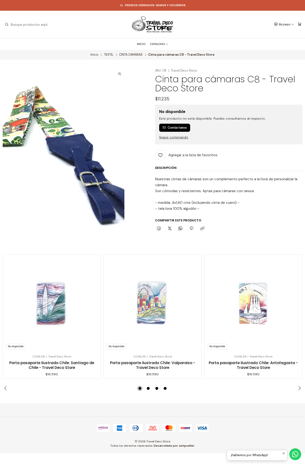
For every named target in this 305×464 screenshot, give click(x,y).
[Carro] (299, 24)
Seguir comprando (173, 137)
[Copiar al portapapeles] (202, 229)
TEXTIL (108, 54)
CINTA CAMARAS (130, 54)
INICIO (141, 44)
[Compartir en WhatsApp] (180, 229)
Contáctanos (177, 127)
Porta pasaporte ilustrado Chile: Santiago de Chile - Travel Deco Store (51, 365)
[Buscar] (7, 24)
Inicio (94, 54)
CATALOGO (157, 44)
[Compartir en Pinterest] (191, 229)
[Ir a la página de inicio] (152, 24)
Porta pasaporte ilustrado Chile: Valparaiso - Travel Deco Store (152, 365)
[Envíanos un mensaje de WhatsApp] (295, 454)
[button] (140, 388)
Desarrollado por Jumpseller (174, 446)
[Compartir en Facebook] (159, 229)
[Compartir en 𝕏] (169, 229)
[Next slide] (298, 388)
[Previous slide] (6, 388)
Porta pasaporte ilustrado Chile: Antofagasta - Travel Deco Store (253, 365)
